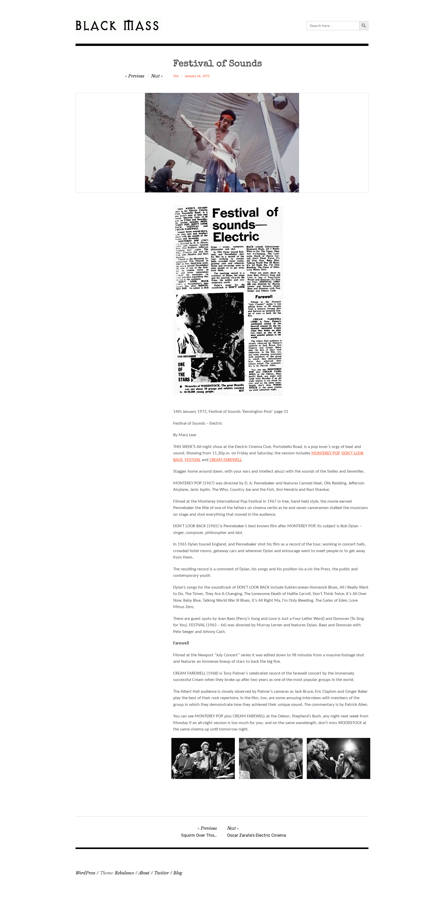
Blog (177, 872)
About (144, 872)
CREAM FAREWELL (225, 460)
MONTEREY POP (325, 453)
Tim (176, 76)
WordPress (85, 872)
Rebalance (124, 872)
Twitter (161, 872)
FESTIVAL (193, 460)
